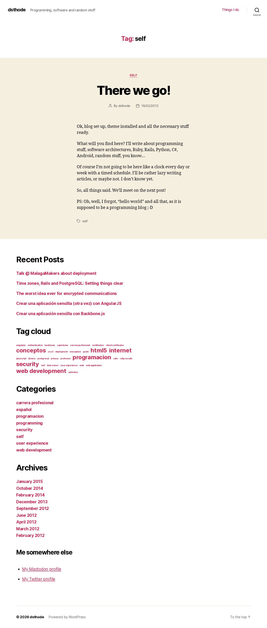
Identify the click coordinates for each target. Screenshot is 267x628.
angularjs (21, 345)
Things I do (230, 10)
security (27, 364)
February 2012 (30, 535)
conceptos (31, 350)
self (133, 75)
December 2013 (31, 501)
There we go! (133, 90)
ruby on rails (126, 358)
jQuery (31, 358)
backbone (50, 345)
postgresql (43, 358)
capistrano (62, 345)
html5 (98, 350)
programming (29, 423)
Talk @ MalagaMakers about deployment (56, 273)
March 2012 (27, 528)
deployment (61, 351)
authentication (35, 345)
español (24, 409)
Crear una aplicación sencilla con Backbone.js (60, 313)
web (82, 365)
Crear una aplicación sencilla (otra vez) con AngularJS (68, 303)
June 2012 (26, 515)
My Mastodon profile (41, 569)
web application (94, 365)
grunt (86, 351)
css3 (50, 351)
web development (41, 370)
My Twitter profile (38, 579)
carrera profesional (80, 345)
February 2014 (30, 495)
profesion (65, 358)
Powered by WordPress (67, 617)
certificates (98, 345)
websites (73, 372)
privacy (54, 358)
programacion (92, 357)
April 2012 (26, 522)
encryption (75, 351)
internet (120, 350)
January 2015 (29, 481)
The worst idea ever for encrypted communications (66, 293)
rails (115, 358)
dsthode (17, 9)
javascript (21, 358)
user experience (68, 365)
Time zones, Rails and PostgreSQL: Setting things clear (69, 283)
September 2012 (32, 508)
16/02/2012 (149, 106)
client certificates (115, 345)
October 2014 (29, 488)
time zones (52, 365)
